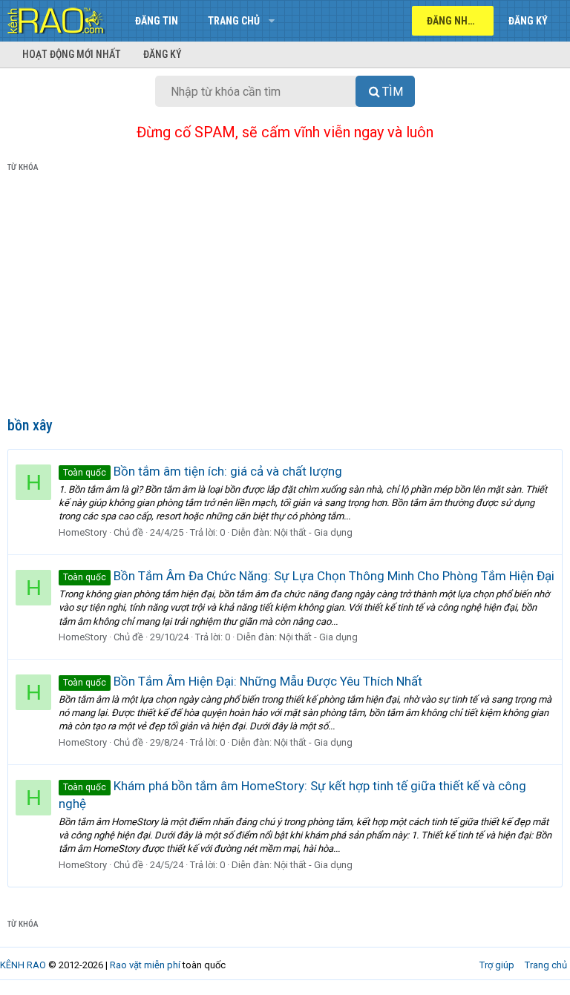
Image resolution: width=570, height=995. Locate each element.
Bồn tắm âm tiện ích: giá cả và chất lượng (202, 471)
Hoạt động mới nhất (71, 54)
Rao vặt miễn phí (145, 965)
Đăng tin (156, 21)
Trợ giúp (496, 965)
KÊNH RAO (23, 965)
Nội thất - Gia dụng (313, 532)
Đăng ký (162, 54)
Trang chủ (234, 21)
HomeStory (83, 532)
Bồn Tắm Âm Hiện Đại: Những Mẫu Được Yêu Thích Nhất (242, 681)
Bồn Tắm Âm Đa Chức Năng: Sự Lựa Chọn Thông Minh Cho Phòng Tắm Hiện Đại (308, 575)
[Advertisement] (285, 297)
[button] (271, 21)
